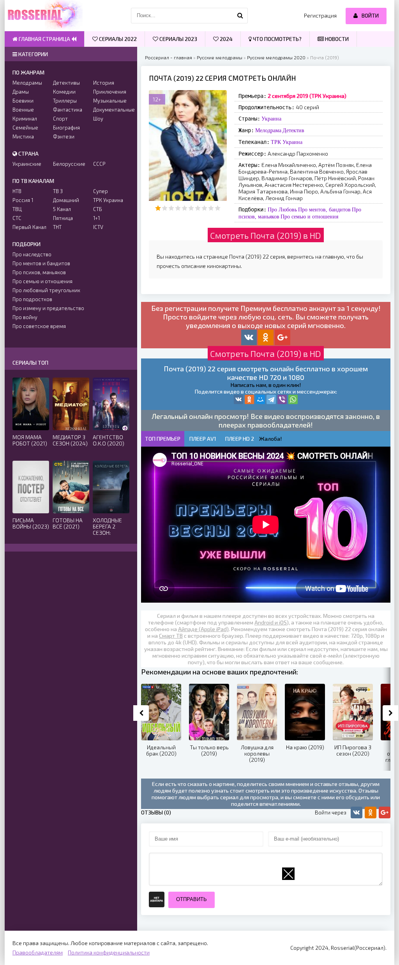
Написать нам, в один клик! (266, 384)
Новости (336, 38)
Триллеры (65, 101)
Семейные (25, 127)
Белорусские (69, 164)
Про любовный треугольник (46, 290)
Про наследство (31, 254)
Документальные (111, 109)
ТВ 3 (58, 191)
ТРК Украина (286, 142)
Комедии (64, 92)
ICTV (98, 227)
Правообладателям (37, 952)
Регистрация (320, 15)
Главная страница (44, 38)
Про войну (24, 317)
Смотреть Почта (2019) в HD (265, 235)
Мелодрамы (27, 83)
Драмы (20, 92)
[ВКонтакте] (238, 399)
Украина (271, 118)
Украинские (26, 164)
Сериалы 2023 (177, 38)
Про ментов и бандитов (41, 263)
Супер (100, 191)
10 (217, 208)
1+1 (96, 218)
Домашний (66, 200)
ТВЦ (17, 209)
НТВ (16, 191)
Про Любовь (282, 209)
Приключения (109, 92)
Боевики (23, 101)
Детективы (66, 83)
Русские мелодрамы (219, 57)
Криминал (24, 118)
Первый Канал (29, 227)
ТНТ (57, 227)
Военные (23, 109)
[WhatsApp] (293, 399)
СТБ (97, 209)
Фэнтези (63, 136)
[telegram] (271, 399)
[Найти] (240, 15)
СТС (16, 218)
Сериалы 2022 (117, 38)
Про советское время (39, 326)
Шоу (98, 118)
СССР (99, 164)
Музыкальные (110, 101)
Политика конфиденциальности (109, 952)
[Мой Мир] (260, 399)
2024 (226, 38)
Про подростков (32, 299)
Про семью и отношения (309, 216)
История (103, 83)
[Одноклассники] (249, 399)
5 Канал (62, 209)
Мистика (23, 136)
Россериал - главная (168, 57)
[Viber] (282, 399)
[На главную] (44, 15)
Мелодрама (268, 130)
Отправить (191, 899)
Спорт (60, 118)
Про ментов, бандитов (324, 209)
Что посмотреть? (277, 38)
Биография (66, 127)
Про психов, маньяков (39, 272)
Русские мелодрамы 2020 (276, 57)
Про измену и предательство (48, 308)
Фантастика (67, 109)
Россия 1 (22, 200)
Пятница (63, 218)
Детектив (293, 130)
